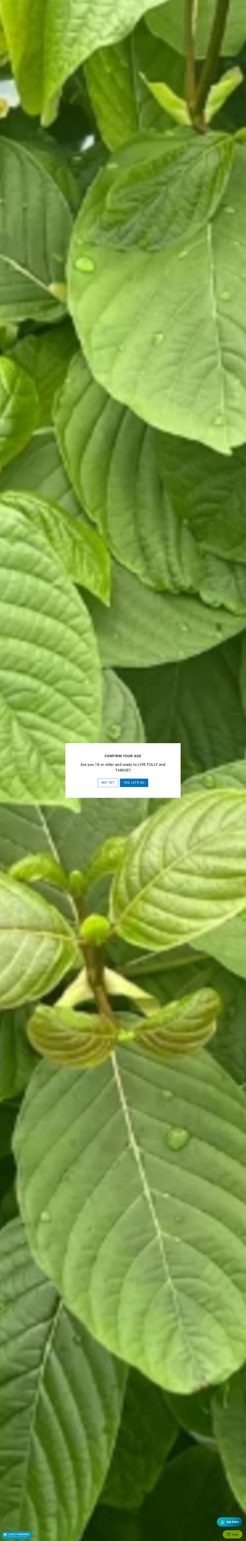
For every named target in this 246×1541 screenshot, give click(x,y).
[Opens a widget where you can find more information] (232, 1534)
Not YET (108, 782)
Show (16, 1535)
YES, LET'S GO (134, 782)
